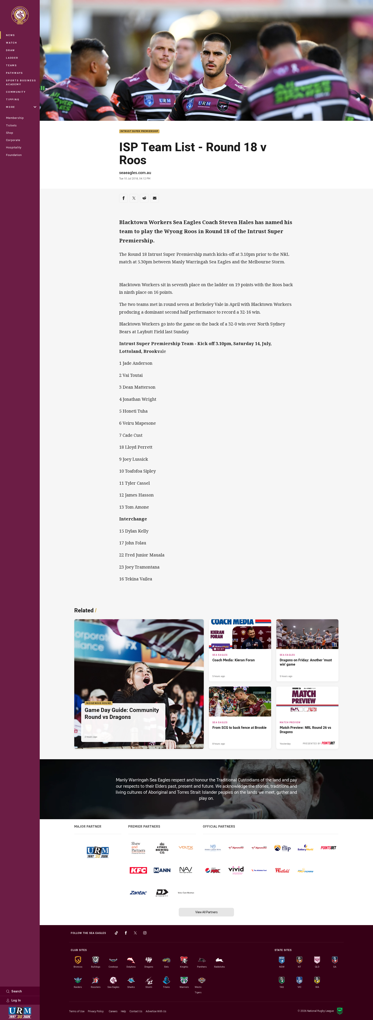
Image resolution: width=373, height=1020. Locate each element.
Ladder (12, 57)
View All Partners (206, 912)
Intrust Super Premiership (139, 131)
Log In (16, 1000)
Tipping (12, 99)
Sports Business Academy (21, 82)
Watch (11, 42)
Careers (113, 1011)
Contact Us (136, 1011)
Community (16, 91)
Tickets (11, 125)
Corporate (13, 140)
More (10, 106)
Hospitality (13, 147)
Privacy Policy (96, 1011)
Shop (9, 133)
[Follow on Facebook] (126, 933)
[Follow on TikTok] (116, 933)
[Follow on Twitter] (135, 933)
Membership (15, 118)
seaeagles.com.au (135, 172)
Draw (10, 50)
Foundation (14, 155)
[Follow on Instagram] (145, 933)
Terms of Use (76, 1011)
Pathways (14, 72)
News (10, 35)
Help (123, 1011)
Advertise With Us (156, 1011)
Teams (11, 65)
